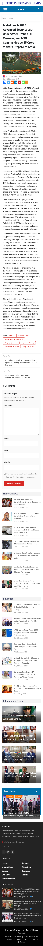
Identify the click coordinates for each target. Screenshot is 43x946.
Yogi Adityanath (28, 347)
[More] (26, 82)
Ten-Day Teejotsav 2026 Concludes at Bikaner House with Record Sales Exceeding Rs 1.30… (27, 891)
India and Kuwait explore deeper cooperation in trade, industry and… (27, 555)
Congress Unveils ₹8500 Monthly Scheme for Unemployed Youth (18, 376)
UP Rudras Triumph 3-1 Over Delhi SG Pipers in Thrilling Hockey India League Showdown (21, 362)
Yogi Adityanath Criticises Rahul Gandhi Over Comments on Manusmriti (26, 516)
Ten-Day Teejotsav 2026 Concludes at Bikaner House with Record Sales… (27, 502)
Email (7, 450)
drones (11, 335)
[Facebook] (4, 82)
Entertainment (8, 879)
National (25, 863)
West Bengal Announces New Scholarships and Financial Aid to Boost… (27, 688)
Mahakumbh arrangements (14, 339)
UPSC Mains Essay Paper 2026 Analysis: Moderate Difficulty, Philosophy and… (26, 632)
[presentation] (36, 791)
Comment (8, 405)
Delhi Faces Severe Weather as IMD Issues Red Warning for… (26, 542)
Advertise (17, 937)
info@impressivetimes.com (14, 842)
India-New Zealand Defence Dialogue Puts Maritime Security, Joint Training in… (27, 583)
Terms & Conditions (31, 937)
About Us (8, 937)
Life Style (6, 875)
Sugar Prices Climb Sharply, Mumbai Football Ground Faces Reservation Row (26, 530)
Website (7, 462)
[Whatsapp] (23, 82)
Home (4, 18)
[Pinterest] (19, 82)
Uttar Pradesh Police (12, 347)
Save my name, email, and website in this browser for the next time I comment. (21, 475)
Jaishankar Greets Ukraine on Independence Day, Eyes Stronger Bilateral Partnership (27, 569)
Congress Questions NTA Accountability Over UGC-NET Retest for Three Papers (26, 674)
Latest (11, 18)
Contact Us (34, 939)
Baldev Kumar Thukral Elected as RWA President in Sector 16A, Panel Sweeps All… (27, 903)
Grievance (11, 939)
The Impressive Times (14, 76)
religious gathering (27, 343)
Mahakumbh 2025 (24, 335)
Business (26, 871)
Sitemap (23, 942)
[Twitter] (8, 82)
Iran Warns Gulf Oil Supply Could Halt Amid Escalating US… (20, 717)
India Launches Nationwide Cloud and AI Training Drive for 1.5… (27, 619)
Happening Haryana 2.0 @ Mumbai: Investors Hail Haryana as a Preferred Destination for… (27, 915)
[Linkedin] (15, 82)
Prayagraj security (11, 343)
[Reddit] (12, 82)
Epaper (21, 9)
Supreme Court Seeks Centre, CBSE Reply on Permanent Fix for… (26, 646)
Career (5, 871)
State (18, 796)
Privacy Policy (22, 939)
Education (26, 867)
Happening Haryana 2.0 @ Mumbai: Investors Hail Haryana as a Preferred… (20, 814)
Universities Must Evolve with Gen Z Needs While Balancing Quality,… (27, 607)
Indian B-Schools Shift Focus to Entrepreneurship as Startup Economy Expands (26, 660)
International (7, 867)
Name (7, 438)
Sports (25, 875)
